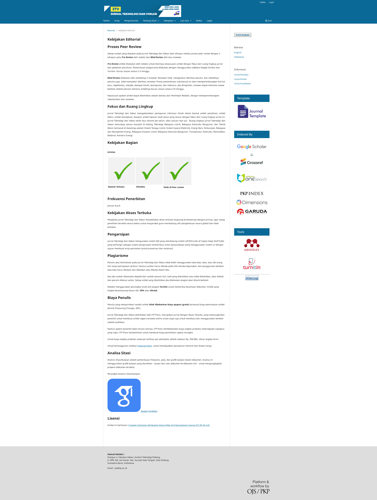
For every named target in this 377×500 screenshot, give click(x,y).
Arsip (117, 20)
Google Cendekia (149, 411)
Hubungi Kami (145, 345)
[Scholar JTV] (251, 152)
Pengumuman (131, 20)
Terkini (106, 20)
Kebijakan (169, 20)
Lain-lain (185, 20)
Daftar (199, 20)
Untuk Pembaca (241, 74)
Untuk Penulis (240, 79)
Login (209, 20)
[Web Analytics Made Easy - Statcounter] (251, 279)
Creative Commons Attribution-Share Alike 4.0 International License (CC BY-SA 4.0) (169, 425)
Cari (269, 20)
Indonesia (239, 56)
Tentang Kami (150, 20)
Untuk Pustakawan (242, 83)
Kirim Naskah (242, 34)
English (238, 52)
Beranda (111, 30)
